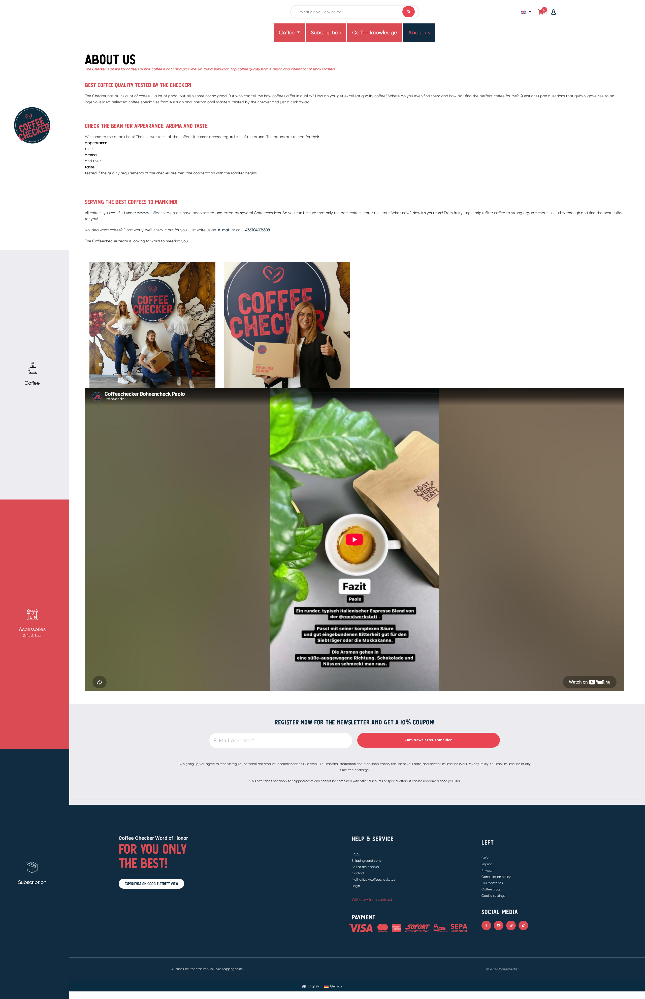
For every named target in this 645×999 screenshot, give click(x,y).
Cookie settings (493, 895)
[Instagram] (511, 925)
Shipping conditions (366, 860)
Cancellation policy (496, 877)
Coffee (287, 33)
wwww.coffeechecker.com (159, 213)
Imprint (486, 864)
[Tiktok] (523, 925)
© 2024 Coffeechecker (502, 969)
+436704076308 (256, 230)
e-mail (223, 230)
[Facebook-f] (486, 925)
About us (419, 33)
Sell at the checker (365, 867)
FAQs (356, 854)
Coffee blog (490, 889)
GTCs (485, 858)
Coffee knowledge (374, 33)
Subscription (326, 33)
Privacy (487, 870)
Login (356, 886)
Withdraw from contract (372, 899)
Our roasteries (492, 883)
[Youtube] (498, 925)
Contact (358, 873)
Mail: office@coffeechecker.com (375, 879)
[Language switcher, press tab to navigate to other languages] (526, 11)
